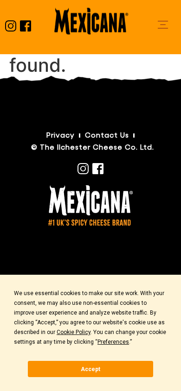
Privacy (60, 135)
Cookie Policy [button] (73, 332)
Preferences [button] (113, 342)
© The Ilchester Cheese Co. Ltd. (92, 147)
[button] (163, 24)
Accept (90, 369)
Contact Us (107, 135)
